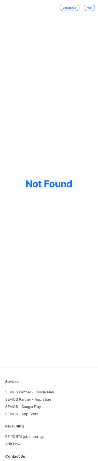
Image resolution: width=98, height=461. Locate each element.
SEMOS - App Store (21, 414)
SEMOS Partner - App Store (28, 399)
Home (21, 8)
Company (33, 8)
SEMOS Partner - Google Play (29, 392)
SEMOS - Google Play (23, 406)
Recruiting (48, 8)
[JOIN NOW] (67, 8)
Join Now (13, 443)
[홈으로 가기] (10, 8)
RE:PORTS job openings (25, 436)
